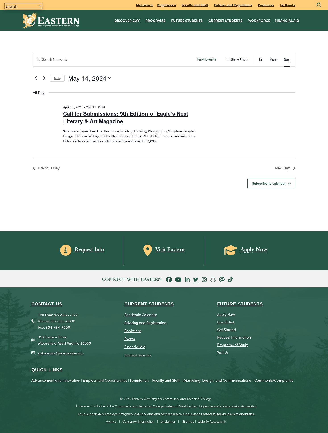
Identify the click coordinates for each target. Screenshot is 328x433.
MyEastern (144, 4)
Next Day (282, 168)
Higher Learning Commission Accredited (228, 406)
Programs (155, 20)
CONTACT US (46, 303)
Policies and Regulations (233, 4)
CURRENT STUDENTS (149, 303)
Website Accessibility (212, 421)
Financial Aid (287, 20)
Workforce (259, 20)
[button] (319, 5)
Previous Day (49, 168)
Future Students (187, 20)
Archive (111, 421)
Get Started (226, 329)
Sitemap (188, 421)
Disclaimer (167, 421)
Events (129, 338)
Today (57, 78)
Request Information (234, 336)
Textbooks (287, 4)
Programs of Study (232, 344)
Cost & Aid (225, 321)
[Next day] (44, 78)
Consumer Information (138, 421)
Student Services (137, 354)
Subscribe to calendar (269, 183)
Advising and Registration (145, 322)
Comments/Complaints (273, 380)
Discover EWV (127, 20)
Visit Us (222, 352)
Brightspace (166, 4)
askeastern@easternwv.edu (61, 352)
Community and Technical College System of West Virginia (156, 406)
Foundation (139, 380)
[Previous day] (35, 78)
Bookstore (132, 330)
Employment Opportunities (105, 380)
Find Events (206, 59)
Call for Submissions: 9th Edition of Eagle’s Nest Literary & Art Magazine (125, 117)
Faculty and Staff (195, 4)
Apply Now (226, 314)
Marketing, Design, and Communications (217, 380)
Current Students (225, 20)
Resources (266, 4)
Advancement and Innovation (55, 380)
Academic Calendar (140, 314)
